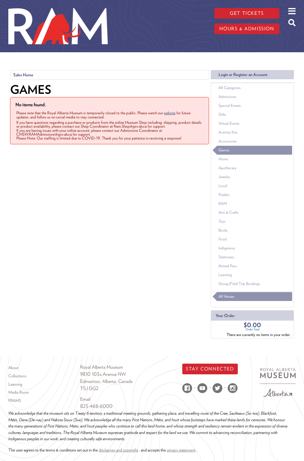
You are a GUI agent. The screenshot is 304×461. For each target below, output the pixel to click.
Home (223, 159)
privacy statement (181, 449)
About (13, 367)
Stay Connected (210, 369)
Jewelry (224, 177)
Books (223, 230)
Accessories (227, 141)
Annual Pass (227, 266)
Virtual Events (229, 123)
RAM (222, 203)
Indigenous (226, 248)
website (169, 112)
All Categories (229, 87)
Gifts (222, 114)
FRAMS (14, 400)
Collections (17, 375)
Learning (225, 275)
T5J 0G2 (89, 388)
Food (222, 239)
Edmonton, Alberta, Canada (106, 381)
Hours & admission (246, 28)
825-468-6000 (96, 406)
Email (85, 399)
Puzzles (223, 194)
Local (222, 185)
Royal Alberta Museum (101, 367)
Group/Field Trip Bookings (239, 283)
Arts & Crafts (228, 212)
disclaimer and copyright (118, 449)
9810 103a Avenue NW (103, 374)
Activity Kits (228, 132)
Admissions (227, 96)
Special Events (229, 105)
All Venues (226, 296)
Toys (222, 221)
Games (223, 150)
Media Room (18, 392)
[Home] (58, 4)
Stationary (226, 257)
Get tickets (247, 13)
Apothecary (227, 168)
